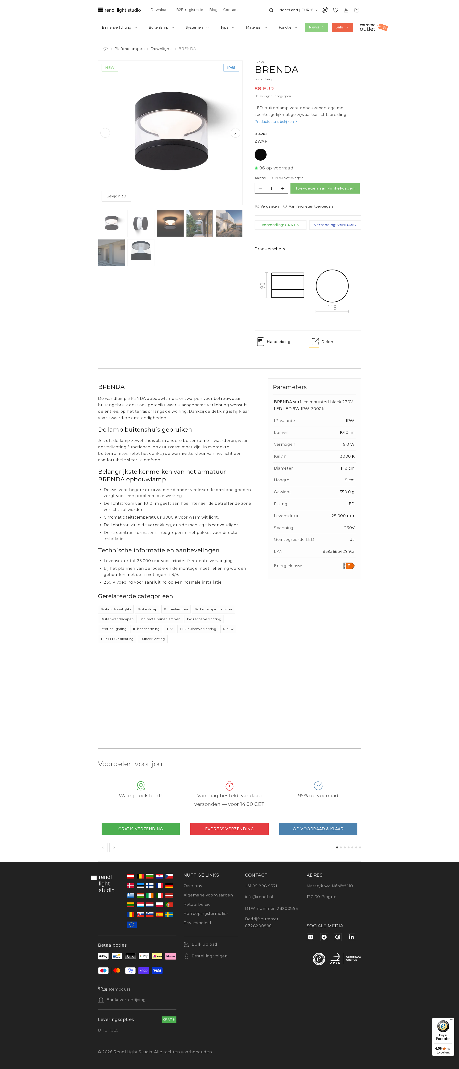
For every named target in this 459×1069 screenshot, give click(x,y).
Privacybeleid (197, 923)
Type (224, 27)
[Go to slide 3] (345, 847)
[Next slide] (235, 133)
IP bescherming (146, 629)
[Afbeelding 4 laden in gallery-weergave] (199, 223)
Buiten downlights (116, 609)
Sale (339, 27)
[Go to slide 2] (341, 847)
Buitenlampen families (213, 609)
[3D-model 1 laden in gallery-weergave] (140, 252)
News (314, 27)
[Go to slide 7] (360, 847)
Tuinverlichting (152, 639)
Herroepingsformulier (206, 913)
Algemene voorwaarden (208, 895)
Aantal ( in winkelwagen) (280, 178)
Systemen (194, 27)
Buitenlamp (158, 27)
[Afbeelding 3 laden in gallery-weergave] (170, 223)
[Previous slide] (105, 133)
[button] (271, 10)
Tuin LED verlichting (117, 639)
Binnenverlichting (116, 27)
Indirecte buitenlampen (160, 619)
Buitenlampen (176, 609)
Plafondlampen (130, 48)
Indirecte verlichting (204, 619)
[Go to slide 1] (337, 847)
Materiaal (253, 27)
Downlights (162, 48)
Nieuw (228, 629)
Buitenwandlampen (117, 619)
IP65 (169, 629)
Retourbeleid (197, 904)
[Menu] (451, 1020)
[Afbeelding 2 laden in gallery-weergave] (140, 223)
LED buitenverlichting (198, 629)
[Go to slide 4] (349, 847)
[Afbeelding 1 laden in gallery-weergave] (111, 223)
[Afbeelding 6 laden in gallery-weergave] (111, 252)
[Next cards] (114, 847)
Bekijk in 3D (116, 196)
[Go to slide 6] (356, 847)
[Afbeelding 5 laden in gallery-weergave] (229, 223)
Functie (285, 27)
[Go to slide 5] (352, 847)
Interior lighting (113, 629)
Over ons (193, 886)
